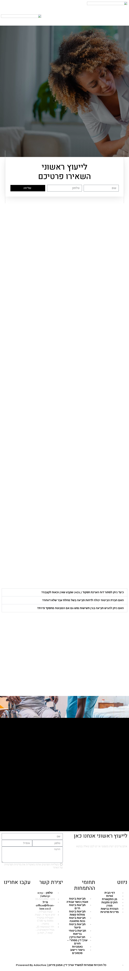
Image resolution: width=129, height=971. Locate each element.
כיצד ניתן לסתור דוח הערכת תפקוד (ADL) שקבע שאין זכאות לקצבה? (82, 592)
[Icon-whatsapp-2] (58, 6)
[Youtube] (17, 892)
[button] (107, 15)
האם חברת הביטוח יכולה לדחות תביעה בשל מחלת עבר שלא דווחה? (83, 600)
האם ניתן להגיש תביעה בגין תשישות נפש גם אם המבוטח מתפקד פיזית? (80, 608)
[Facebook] (26, 892)
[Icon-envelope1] (49, 6)
